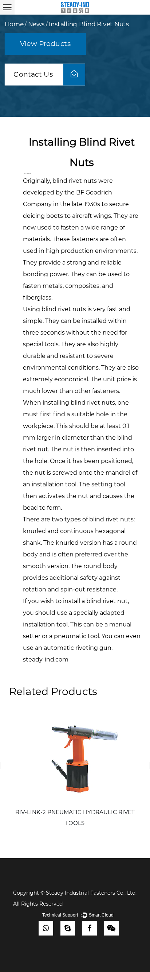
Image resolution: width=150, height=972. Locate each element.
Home (14, 24)
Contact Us (34, 74)
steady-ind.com (45, 659)
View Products (45, 43)
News (36, 24)
